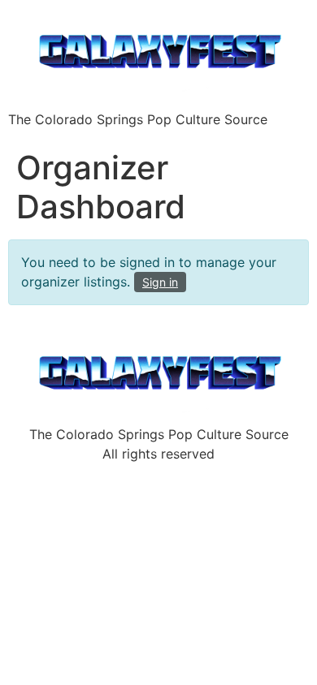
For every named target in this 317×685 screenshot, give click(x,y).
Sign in (160, 282)
